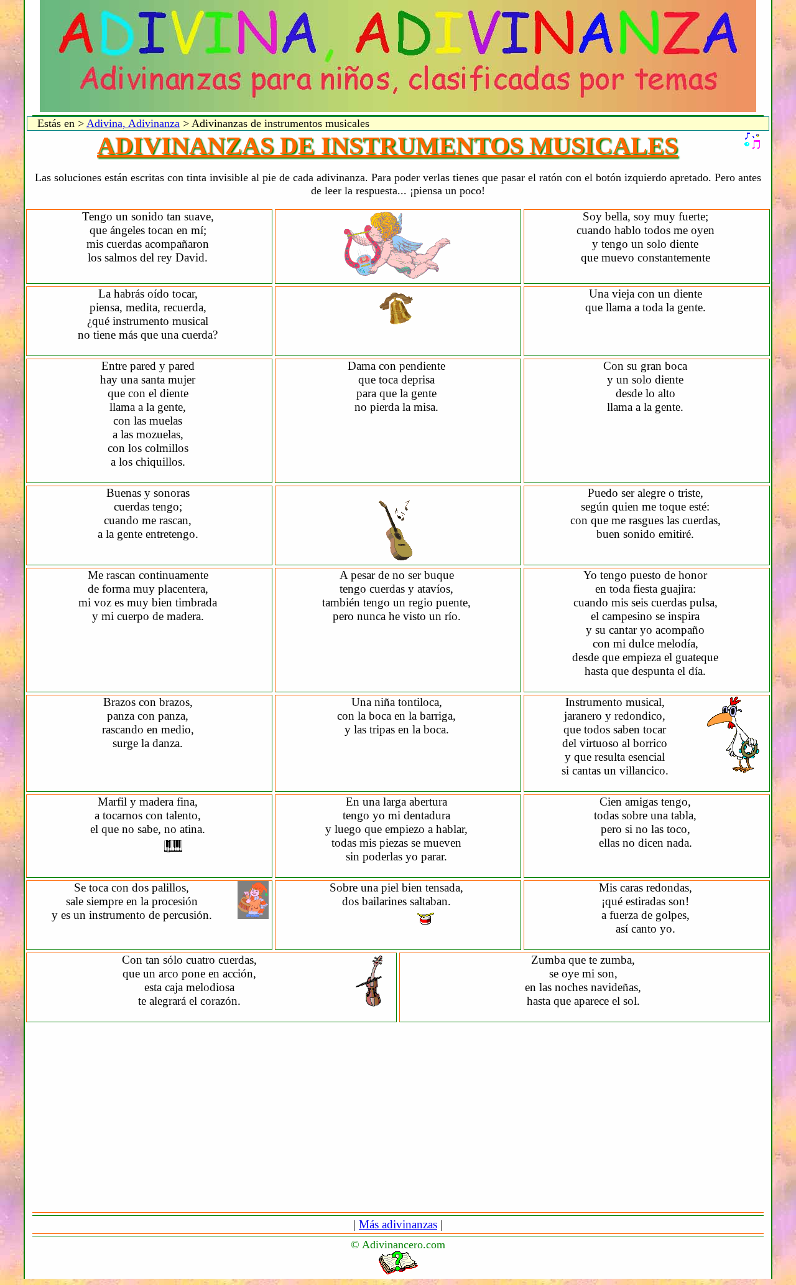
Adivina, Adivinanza (133, 123)
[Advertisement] (398, 1117)
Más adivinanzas (398, 1224)
